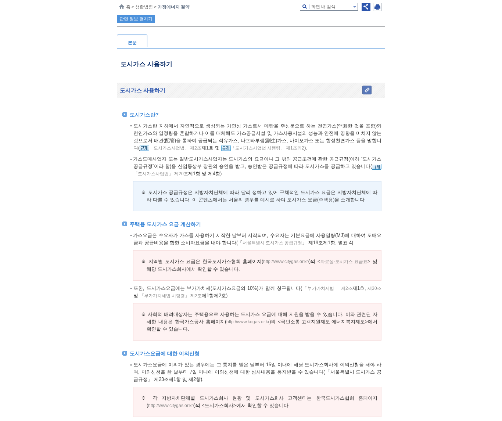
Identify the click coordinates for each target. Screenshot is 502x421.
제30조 (373, 288)
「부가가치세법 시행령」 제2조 (171, 295)
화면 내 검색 (323, 6)
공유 (366, 7)
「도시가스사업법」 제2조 (175, 148)
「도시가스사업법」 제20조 (160, 173)
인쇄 (377, 7)
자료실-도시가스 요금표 (344, 261)
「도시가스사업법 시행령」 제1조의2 (267, 148)
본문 (132, 42)
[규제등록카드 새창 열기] (144, 148)
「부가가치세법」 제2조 (327, 288)
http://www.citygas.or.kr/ (286, 261)
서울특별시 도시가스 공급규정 (272, 242)
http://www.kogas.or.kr (247, 321)
